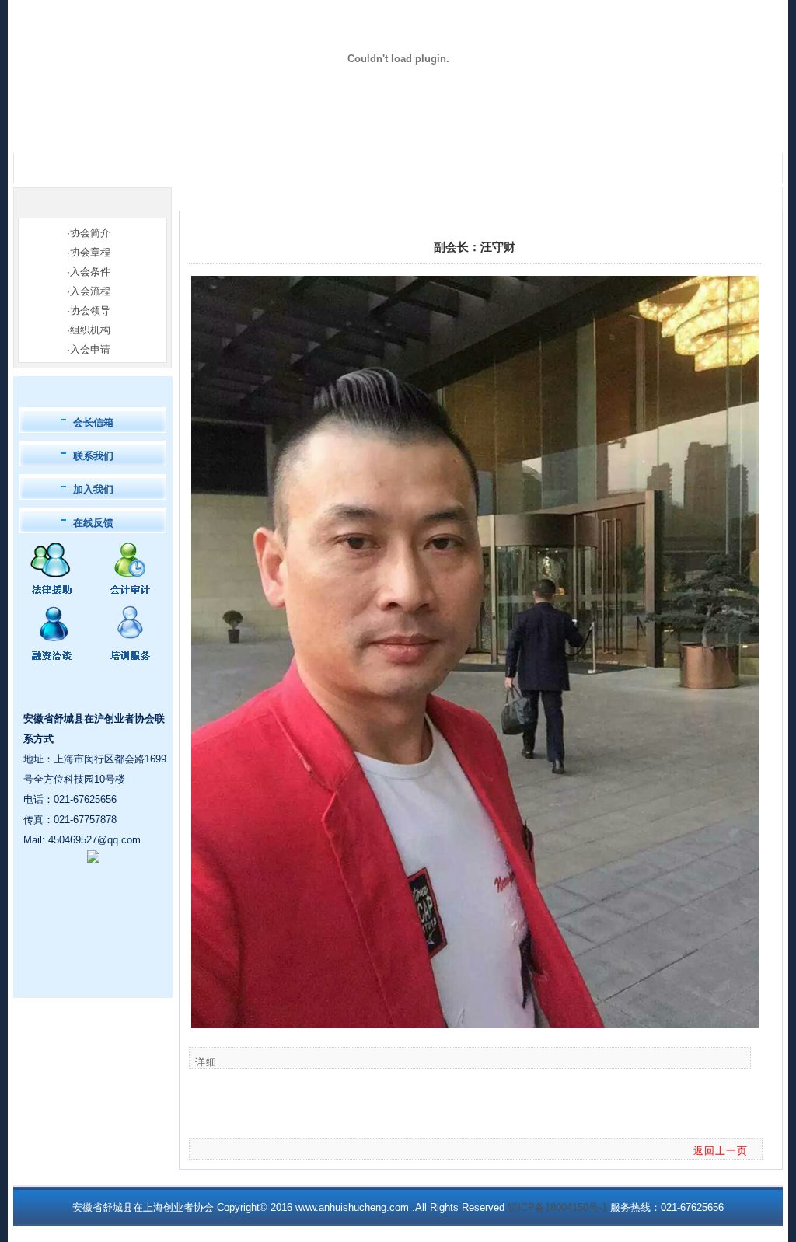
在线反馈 (93, 523)
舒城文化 (663, 135)
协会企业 (184, 135)
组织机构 (90, 330)
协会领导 (90, 310)
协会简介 (90, 233)
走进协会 (116, 135)
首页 (47, 135)
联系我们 (731, 135)
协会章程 (90, 252)
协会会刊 (526, 135)
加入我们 (93, 489)
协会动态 (389, 135)
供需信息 (458, 135)
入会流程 (90, 291)
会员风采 (252, 135)
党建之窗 (594, 135)
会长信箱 (93, 422)
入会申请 (90, 349)
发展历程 (321, 135)
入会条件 (90, 271)
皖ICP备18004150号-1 (557, 1207)
